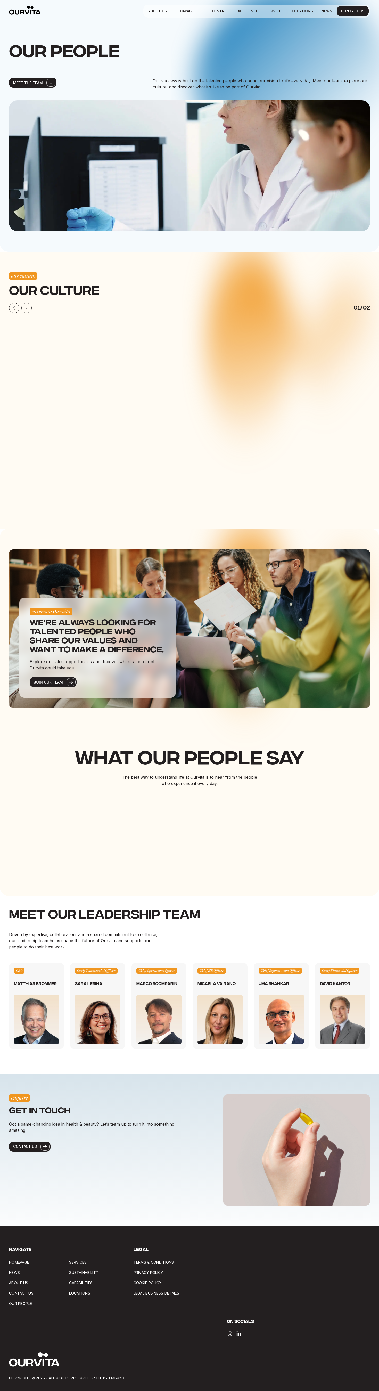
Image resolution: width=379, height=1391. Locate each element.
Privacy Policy (148, 1272)
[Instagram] (230, 1334)
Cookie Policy (148, 1283)
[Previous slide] (14, 308)
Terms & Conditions (154, 1262)
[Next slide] (26, 308)
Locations (302, 11)
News (326, 11)
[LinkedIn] (239, 1334)
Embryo (117, 1378)
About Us (157, 11)
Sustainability (83, 1272)
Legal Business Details (157, 1293)
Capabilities (192, 11)
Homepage (19, 1262)
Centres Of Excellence (235, 11)
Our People (20, 1303)
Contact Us (353, 11)
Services (275, 11)
